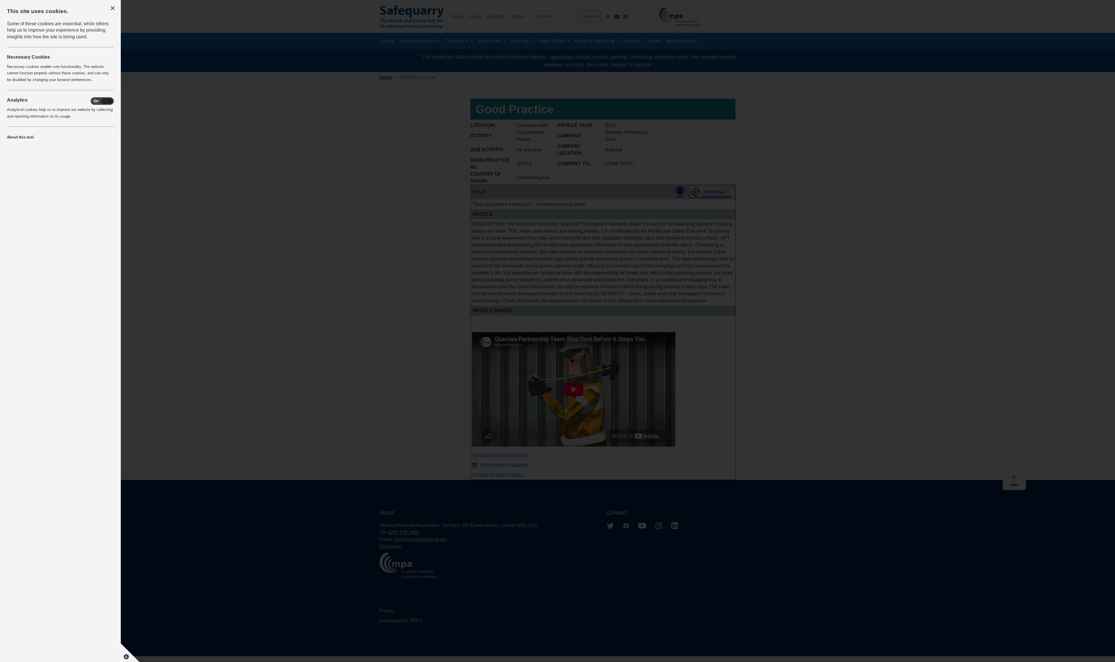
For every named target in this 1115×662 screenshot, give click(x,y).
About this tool (20, 137)
